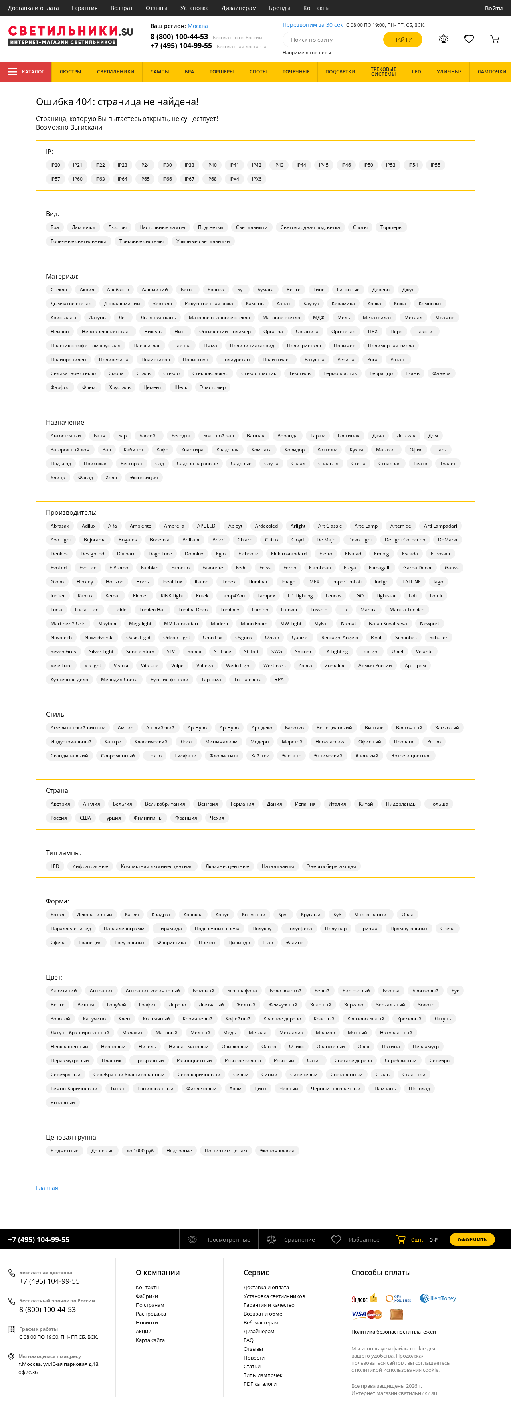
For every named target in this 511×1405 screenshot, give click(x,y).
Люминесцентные (227, 866)
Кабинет (134, 449)
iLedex (228, 581)
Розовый (284, 1060)
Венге (294, 289)
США (85, 817)
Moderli (219, 623)
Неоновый (113, 1046)
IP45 (324, 165)
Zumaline (335, 665)
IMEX (313, 581)
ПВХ (373, 331)
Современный (118, 755)
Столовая (389, 463)
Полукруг (262, 928)
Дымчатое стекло (71, 303)
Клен (124, 1018)
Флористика (224, 755)
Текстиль (300, 373)
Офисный (369, 741)
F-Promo (118, 567)
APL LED (206, 525)
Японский (366, 755)
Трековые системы (141, 241)
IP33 (189, 165)
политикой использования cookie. (397, 1369)
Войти (494, 8)
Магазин (386, 449)
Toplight (370, 651)
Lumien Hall (152, 609)
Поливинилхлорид (252, 345)
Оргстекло (343, 331)
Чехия (217, 817)
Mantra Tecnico (407, 609)
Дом (433, 435)
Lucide (119, 609)
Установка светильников (274, 1296)
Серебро (440, 1060)
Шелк (180, 387)
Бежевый (203, 990)
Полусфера (299, 928)
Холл (111, 477)
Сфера (58, 942)
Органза (273, 331)
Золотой (60, 1018)
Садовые (241, 463)
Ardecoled (266, 525)
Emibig (381, 553)
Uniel (397, 651)
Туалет (448, 463)
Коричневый (198, 1018)
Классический (151, 741)
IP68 (212, 179)
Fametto (180, 567)
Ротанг (398, 359)
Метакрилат (377, 317)
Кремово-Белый (365, 1018)
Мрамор (444, 317)
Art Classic (330, 525)
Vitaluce (149, 665)
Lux (344, 609)
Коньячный (156, 1018)
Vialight (93, 665)
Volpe (177, 665)
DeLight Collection (405, 539)
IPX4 (234, 179)
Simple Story (140, 651)
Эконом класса (277, 1150)
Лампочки (83, 227)
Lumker (289, 609)
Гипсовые (348, 289)
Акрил (87, 289)
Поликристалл (304, 345)
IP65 (145, 179)
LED (55, 866)
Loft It (436, 595)
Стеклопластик (258, 373)
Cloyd (297, 539)
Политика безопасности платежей (393, 1331)
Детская (406, 435)
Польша (438, 803)
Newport (429, 623)
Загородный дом (70, 449)
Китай (366, 803)
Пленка (182, 345)
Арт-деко (262, 727)
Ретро (434, 741)
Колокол (193, 914)
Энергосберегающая (331, 866)
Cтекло (59, 289)
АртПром (415, 665)
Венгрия (208, 803)
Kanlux (85, 595)
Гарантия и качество (269, 1304)
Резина (346, 359)
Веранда (287, 435)
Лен (123, 317)
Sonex (194, 651)
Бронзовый (425, 990)
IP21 (78, 165)
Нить (180, 331)
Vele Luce (61, 665)
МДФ (319, 317)
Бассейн (149, 435)
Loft (413, 595)
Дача (378, 435)
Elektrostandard (289, 553)
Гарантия (85, 8)
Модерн (259, 741)
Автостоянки (66, 435)
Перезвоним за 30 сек (313, 25)
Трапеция (90, 942)
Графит (147, 1004)
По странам (150, 1304)
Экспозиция (144, 477)
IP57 (55, 179)
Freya (350, 567)
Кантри (113, 741)
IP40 (212, 165)
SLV (171, 651)
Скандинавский (69, 755)
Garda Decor (417, 567)
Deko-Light (360, 539)
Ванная (256, 435)
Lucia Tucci (87, 609)
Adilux (88, 525)
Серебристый (401, 1060)
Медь (343, 317)
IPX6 (256, 179)
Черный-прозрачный (335, 1088)
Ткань (413, 373)
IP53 (391, 165)
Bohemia (160, 539)
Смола (116, 373)
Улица (58, 477)
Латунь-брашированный (80, 1032)
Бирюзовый (356, 990)
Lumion (260, 609)
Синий (269, 1074)
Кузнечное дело (69, 679)
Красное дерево (282, 1018)
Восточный (409, 727)
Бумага (265, 289)
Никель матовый (189, 1046)
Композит (430, 303)
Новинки (147, 1322)
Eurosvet (440, 553)
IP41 (234, 165)
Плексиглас (146, 345)
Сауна (271, 463)
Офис (416, 449)
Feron (289, 567)
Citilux (272, 539)
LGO (359, 595)
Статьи (252, 1366)
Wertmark (274, 665)
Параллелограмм (124, 928)
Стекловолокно (210, 373)
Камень (255, 303)
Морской (292, 741)
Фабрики (147, 1296)
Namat (348, 623)
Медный (200, 1032)
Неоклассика (330, 741)
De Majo (326, 539)
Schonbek (406, 637)
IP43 (279, 165)
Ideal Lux (172, 581)
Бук (241, 289)
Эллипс (294, 942)
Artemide (400, 525)
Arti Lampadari (440, 525)
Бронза (216, 289)
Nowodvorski (99, 637)
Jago (438, 581)
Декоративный (94, 914)
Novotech (61, 637)
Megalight (140, 623)
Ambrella (174, 525)
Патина (391, 1046)
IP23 (122, 165)
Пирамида (169, 928)
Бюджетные (65, 1150)
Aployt (235, 525)
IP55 (435, 165)
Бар (122, 435)
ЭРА (279, 679)
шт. (417, 1239)
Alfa (112, 525)
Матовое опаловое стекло (219, 317)
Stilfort (251, 651)
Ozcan (272, 637)
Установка (194, 8)
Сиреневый (304, 1074)
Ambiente (140, 525)
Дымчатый (211, 1004)
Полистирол (155, 359)
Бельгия (122, 803)
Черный (288, 1088)
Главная (47, 1188)
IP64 (122, 179)
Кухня (356, 449)
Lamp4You (233, 595)
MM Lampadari (181, 623)
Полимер (344, 345)
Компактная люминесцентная (157, 866)
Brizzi (218, 539)
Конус (222, 914)
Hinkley (85, 581)
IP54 (413, 165)
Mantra (368, 609)
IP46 (346, 165)
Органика (307, 331)
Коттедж (327, 449)
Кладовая (227, 449)
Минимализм (221, 741)
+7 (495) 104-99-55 (209, 45)
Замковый (447, 727)
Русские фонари (169, 679)
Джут (408, 289)
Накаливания (278, 866)
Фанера (441, 373)
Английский (160, 727)
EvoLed (59, 567)
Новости (254, 1357)
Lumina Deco (193, 609)
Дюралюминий (122, 303)
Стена (358, 463)
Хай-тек (260, 755)
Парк (441, 449)
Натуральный (396, 1032)
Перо (396, 331)
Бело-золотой (286, 990)
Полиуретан (235, 359)
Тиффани (185, 755)
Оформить (472, 1240)
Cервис (256, 1272)
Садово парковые (197, 463)
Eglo (221, 553)
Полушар (336, 928)
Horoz (143, 581)
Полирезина (114, 359)
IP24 (145, 165)
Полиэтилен (277, 359)
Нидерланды (401, 803)
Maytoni (107, 623)
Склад (298, 463)
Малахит (132, 1032)
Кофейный (238, 1018)
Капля (132, 914)
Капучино (94, 1018)
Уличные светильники (203, 241)
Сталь (144, 373)
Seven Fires (63, 651)
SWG (276, 651)
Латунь (97, 317)
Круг (283, 914)
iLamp (201, 581)
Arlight (298, 525)
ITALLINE (411, 581)
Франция (186, 817)
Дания (274, 803)
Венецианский (334, 727)
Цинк (260, 1088)
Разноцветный (194, 1060)
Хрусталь (120, 387)
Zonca (305, 665)
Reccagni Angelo (339, 637)
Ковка (374, 303)
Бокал (57, 914)
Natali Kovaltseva (388, 623)
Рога (372, 359)
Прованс (404, 741)
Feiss (265, 567)
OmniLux (212, 637)
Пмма (210, 345)
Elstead (353, 553)
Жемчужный (282, 1004)
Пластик (425, 331)
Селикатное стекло (73, 373)
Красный (324, 1018)
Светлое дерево (353, 1060)
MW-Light (290, 623)
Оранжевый (331, 1046)
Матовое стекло (281, 317)
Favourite (212, 567)
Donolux (194, 553)
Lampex (266, 595)
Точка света (248, 679)
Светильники (252, 227)
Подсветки (210, 227)
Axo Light (61, 539)
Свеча (447, 928)
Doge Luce (160, 553)
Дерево (381, 289)
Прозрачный (149, 1060)
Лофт (186, 741)
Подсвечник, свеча (217, 928)
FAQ (249, 1340)
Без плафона (242, 990)
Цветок (207, 942)
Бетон (188, 289)
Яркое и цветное (411, 755)
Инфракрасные (90, 866)
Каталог (33, 71)
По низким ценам (226, 1150)
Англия (91, 803)
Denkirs (59, 553)
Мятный (357, 1032)
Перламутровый (70, 1060)
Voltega (204, 665)
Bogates (128, 539)
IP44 (301, 165)
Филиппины (148, 817)
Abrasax (60, 525)
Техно (155, 755)
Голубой (116, 1004)
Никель (153, 331)
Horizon (114, 581)
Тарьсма (211, 679)
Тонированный (155, 1088)
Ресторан (132, 463)
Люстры (117, 227)
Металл (413, 317)
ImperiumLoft (347, 581)
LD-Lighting (300, 595)
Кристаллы (63, 317)
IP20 (55, 165)
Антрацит (101, 990)
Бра (55, 227)
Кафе (162, 449)
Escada (410, 553)
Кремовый (409, 1018)
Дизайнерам (239, 8)
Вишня (85, 1004)
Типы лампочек (263, 1375)
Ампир (125, 727)
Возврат (122, 8)
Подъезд (61, 463)
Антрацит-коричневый (153, 990)
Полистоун (195, 359)
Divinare (126, 553)
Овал (408, 914)
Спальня (328, 463)
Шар (268, 942)
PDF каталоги (260, 1383)
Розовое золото (243, 1060)
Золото (426, 1004)
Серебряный (66, 1074)
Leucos (333, 595)
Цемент (152, 387)
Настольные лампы (162, 227)
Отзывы (157, 8)
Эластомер (213, 387)
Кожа (400, 303)
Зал (107, 449)
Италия (337, 803)
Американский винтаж (78, 727)
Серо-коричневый (199, 1074)
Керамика (343, 303)
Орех (363, 1046)
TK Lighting (336, 651)
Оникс (296, 1046)
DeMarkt (448, 539)
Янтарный (63, 1102)
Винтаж (374, 727)
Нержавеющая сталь (106, 331)
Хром (236, 1088)
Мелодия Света (119, 679)
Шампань (384, 1088)
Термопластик (340, 373)
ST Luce (222, 651)
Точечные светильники (79, 241)
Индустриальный (71, 741)
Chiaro (245, 539)
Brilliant (191, 539)
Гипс (318, 289)
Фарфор (60, 387)
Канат (284, 303)
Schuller (439, 637)
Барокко (294, 727)
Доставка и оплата (33, 8)
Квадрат (161, 914)
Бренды (280, 8)
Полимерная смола (391, 345)
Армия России (375, 665)
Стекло (171, 373)
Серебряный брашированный (129, 1074)
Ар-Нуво (197, 727)
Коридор (295, 449)
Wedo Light (238, 665)
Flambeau (320, 567)
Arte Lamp (366, 525)
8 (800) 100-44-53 (206, 36)
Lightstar (386, 595)
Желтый (246, 1004)
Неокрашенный (69, 1046)
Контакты (316, 8)
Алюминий (155, 289)
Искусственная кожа (209, 303)
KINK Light (172, 595)
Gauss (452, 567)
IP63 (100, 179)
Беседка (181, 435)
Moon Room (254, 623)
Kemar (112, 595)
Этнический (328, 755)
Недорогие (179, 1150)
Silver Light (101, 651)
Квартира (192, 449)
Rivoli (376, 637)
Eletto (325, 553)
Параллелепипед (71, 928)
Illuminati (258, 581)
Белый (322, 990)
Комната (262, 449)
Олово (268, 1046)
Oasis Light (138, 637)
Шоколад (419, 1088)
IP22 (100, 165)
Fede (241, 567)
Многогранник (371, 914)
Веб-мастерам (261, 1322)
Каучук (311, 303)
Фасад (85, 477)
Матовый (167, 1032)
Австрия (60, 803)
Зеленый (320, 1004)
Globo (57, 581)
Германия (242, 803)
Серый (241, 1074)
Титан (117, 1088)
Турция (112, 817)
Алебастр (118, 289)
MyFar (321, 623)
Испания (305, 803)
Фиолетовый (201, 1088)
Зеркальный (390, 1004)
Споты (360, 227)
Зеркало (162, 303)
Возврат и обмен (264, 1313)
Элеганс (291, 755)
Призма (368, 928)
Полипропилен (68, 359)
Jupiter (58, 595)
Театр (420, 463)
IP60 (78, 179)
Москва (198, 26)
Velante (424, 651)
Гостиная (349, 435)
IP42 (256, 165)
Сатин (314, 1060)
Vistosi (121, 665)
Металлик (291, 1032)
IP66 (167, 179)
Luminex (229, 609)
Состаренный (347, 1074)
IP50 (368, 165)
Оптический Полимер (225, 331)
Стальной (414, 1074)
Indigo (381, 581)
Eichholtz (248, 553)
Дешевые (102, 1150)
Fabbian (149, 567)
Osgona (243, 637)
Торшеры (391, 227)
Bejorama (95, 539)
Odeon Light (176, 637)
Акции (143, 1331)
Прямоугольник (409, 928)
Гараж (318, 435)
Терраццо (381, 373)
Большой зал (218, 435)
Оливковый (235, 1046)
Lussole (319, 609)
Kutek (202, 595)
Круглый (311, 914)
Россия (59, 817)
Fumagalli (379, 567)
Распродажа (151, 1313)
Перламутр (426, 1046)
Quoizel (300, 637)
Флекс (89, 387)
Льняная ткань (158, 317)
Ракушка (315, 359)
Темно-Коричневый (74, 1088)
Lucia (56, 609)
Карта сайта (150, 1340)
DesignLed (92, 553)
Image (288, 581)
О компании (158, 1272)
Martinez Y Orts (68, 623)
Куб (337, 914)
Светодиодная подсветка (310, 227)
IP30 (167, 165)
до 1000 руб (140, 1150)
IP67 (189, 179)
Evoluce (88, 567)
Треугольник (130, 942)
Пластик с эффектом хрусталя (86, 345)
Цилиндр (239, 942)
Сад (159, 463)
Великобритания (165, 803)
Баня (99, 435)
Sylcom (303, 651)
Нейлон (60, 331)
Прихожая (96, 463)
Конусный (253, 914)
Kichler (140, 595)
